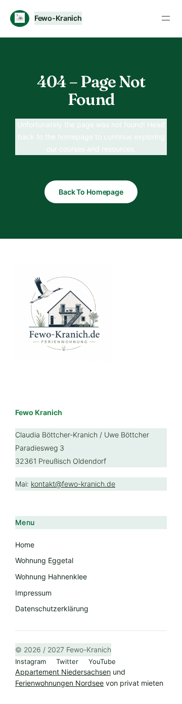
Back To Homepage (91, 192)
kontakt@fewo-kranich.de (73, 483)
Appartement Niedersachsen (63, 672)
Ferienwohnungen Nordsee (59, 683)
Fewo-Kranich (58, 18)
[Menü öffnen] (166, 18)
